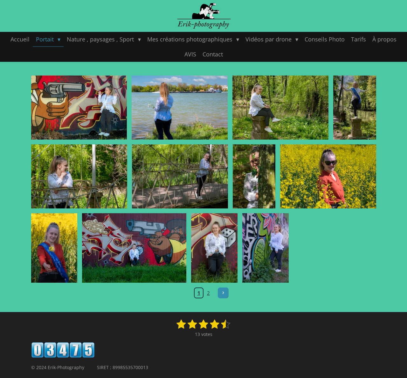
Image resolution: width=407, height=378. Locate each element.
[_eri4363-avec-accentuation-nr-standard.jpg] (254, 176)
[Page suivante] (223, 292)
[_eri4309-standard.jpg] (180, 108)
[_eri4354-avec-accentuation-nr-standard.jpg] (180, 176)
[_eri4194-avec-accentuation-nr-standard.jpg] (54, 248)
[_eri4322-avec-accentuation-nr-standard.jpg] (280, 108)
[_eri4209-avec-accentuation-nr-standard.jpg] (214, 248)
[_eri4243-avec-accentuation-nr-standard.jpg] (79, 108)
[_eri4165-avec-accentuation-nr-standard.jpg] (328, 176)
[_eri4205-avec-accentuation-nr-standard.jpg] (134, 248)
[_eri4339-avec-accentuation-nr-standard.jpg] (354, 108)
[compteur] (63, 356)
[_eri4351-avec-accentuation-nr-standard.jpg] (79, 176)
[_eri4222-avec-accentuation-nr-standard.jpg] (265, 248)
